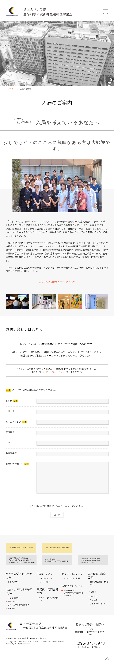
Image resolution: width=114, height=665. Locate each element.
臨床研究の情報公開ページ (99, 583)
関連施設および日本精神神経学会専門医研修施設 (73, 593)
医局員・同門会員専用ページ (48, 598)
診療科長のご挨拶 (46, 578)
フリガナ (10, 411)
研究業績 (11, 608)
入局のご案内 (13, 597)
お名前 (9, 400)
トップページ (11, 88)
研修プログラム (14, 601)
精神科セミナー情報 (72, 578)
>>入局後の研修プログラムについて (57, 282)
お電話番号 (11, 453)
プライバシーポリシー (56, 371)
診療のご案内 (13, 582)
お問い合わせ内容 (14, 463)
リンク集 (93, 600)
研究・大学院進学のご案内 (18, 605)
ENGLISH (93, 596)
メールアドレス (13, 421)
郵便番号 (10, 432)
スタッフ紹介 (44, 581)
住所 (8, 442)
